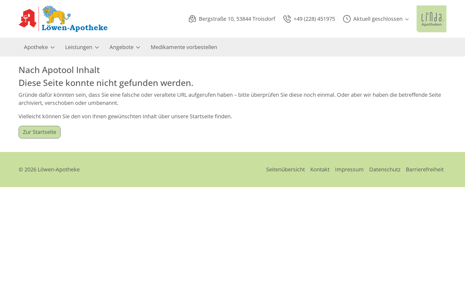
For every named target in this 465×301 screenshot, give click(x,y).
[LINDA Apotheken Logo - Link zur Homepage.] (431, 18)
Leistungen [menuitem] (78, 47)
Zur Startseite (39, 132)
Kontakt (320, 169)
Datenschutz (384, 169)
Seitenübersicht (285, 169)
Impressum (349, 169)
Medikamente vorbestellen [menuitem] (184, 47)
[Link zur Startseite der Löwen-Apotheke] (64, 18)
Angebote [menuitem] (121, 47)
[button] (375, 19)
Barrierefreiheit (425, 169)
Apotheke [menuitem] (36, 47)
